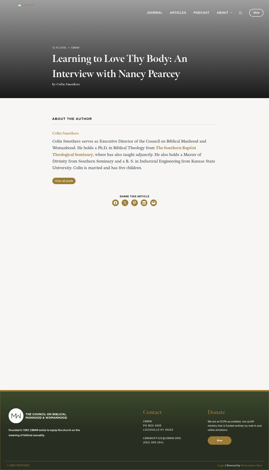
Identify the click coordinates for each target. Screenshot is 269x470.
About (222, 12)
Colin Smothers (65, 133)
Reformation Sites (251, 465)
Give (256, 12)
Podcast (202, 12)
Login (221, 465)
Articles (178, 12)
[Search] (240, 13)
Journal (154, 12)
